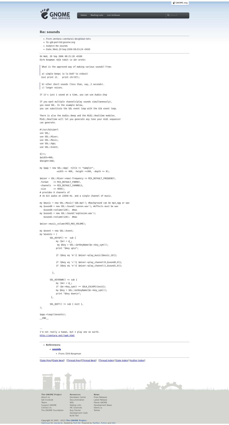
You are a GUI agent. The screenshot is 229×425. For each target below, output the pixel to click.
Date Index (122, 360)
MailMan (96, 423)
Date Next (58, 360)
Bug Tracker (75, 410)
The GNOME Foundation (52, 410)
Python (104, 423)
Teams (44, 402)
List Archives (113, 15)
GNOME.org (181, 3)
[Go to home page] (60, 20)
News (96, 395)
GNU (113, 423)
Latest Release (100, 400)
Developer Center (78, 397)
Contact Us (46, 408)
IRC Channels (76, 408)
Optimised (45, 423)
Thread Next (89, 360)
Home (84, 15)
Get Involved (47, 400)
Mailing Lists (97, 15)
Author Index (137, 360)
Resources (75, 395)
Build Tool (74, 416)
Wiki (72, 402)
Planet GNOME (100, 402)
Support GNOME (49, 405)
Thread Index (106, 360)
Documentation (77, 400)
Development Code (79, 413)
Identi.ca (98, 408)
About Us (45, 397)
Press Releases (100, 397)
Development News (103, 405)
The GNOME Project (51, 395)
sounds (56, 349)
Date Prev (46, 360)
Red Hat (76, 423)
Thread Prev (74, 360)
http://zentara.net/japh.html (57, 335)
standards (58, 423)
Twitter (97, 410)
